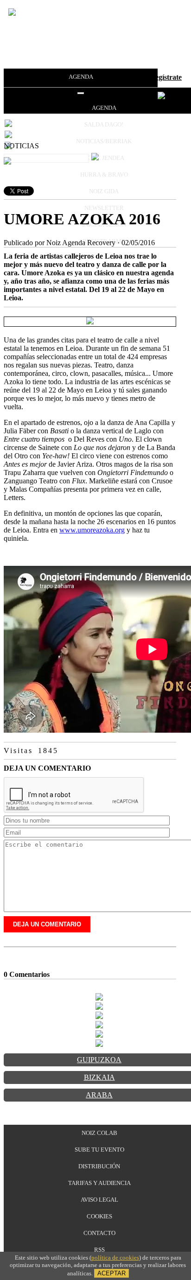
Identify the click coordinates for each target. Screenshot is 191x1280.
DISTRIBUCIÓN (99, 1166)
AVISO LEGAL (99, 1199)
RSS (99, 1249)
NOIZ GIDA (104, 191)
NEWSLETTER (104, 207)
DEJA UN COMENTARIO (47, 924)
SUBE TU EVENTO (99, 1149)
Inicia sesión (126, 77)
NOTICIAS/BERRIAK (104, 141)
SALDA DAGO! (103, 124)
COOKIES (99, 1216)
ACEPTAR (111, 1273)
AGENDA (81, 76)
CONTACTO (99, 1232)
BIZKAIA (99, 1077)
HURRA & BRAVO (104, 174)
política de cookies (115, 1257)
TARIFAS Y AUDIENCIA (99, 1182)
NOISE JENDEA (103, 157)
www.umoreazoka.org (92, 530)
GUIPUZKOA (99, 1060)
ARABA (99, 1095)
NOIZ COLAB (99, 1132)
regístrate (167, 77)
